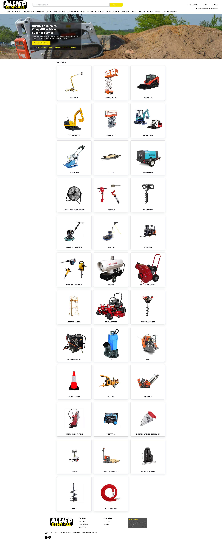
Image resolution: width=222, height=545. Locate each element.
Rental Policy (82, 527)
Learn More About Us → (41, 43)
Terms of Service (83, 524)
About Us (106, 524)
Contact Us (107, 521)
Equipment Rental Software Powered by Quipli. (84, 532)
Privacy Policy (82, 521)
